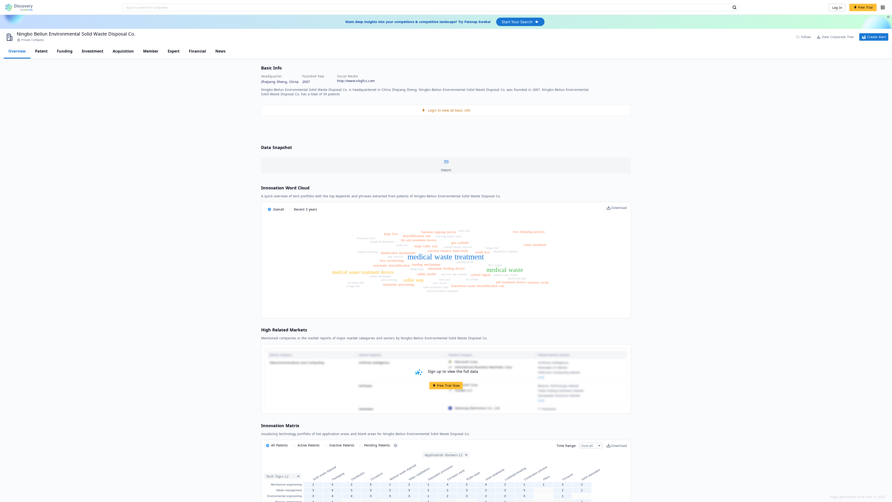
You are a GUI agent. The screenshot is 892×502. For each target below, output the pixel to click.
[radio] (276, 209)
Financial (197, 51)
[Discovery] (19, 7)
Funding (64, 51)
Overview (17, 51)
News (220, 51)
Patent (41, 51)
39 (446, 162)
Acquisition (123, 51)
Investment (92, 51)
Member (150, 51)
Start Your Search (517, 21)
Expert (174, 51)
